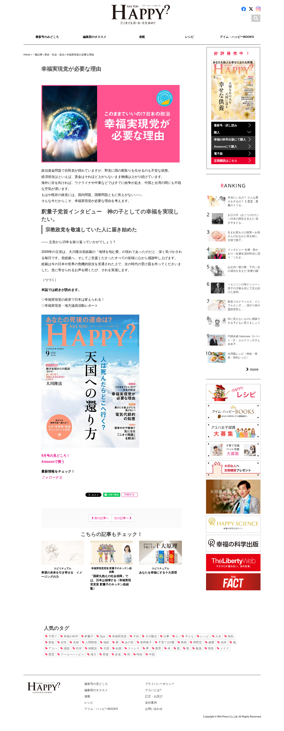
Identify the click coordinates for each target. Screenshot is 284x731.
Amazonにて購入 (225, 146)
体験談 (92, 648)
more (253, 369)
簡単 (210, 648)
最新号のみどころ (47, 36)
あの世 (129, 642)
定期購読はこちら (225, 160)
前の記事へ (101, 518)
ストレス (133, 648)
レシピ (189, 36)
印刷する (130, 494)
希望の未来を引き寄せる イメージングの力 (61, 574)
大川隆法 (150, 636)
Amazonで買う (52, 461)
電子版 (218, 153)
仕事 (166, 636)
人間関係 (90, 642)
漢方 (93, 654)
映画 (183, 642)
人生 (218, 636)
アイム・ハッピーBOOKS (237, 36)
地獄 (105, 642)
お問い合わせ (154, 708)
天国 (105, 648)
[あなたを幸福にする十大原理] (160, 552)
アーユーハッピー (72, 654)
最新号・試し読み (225, 125)
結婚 (118, 648)
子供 (135, 636)
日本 (78, 648)
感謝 (66, 648)
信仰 (223, 642)
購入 (217, 132)
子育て (52, 636)
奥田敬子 (145, 642)
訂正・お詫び (154, 696)
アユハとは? (153, 690)
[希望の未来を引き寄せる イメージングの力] (62, 552)
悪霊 (51, 654)
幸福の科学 (70, 636)
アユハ (52, 648)
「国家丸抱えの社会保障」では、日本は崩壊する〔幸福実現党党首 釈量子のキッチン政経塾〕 (110, 582)
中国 (151, 654)
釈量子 (88, 636)
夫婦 (75, 642)
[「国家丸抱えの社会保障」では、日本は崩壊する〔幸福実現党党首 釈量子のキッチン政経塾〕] (111, 552)
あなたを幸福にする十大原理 (158, 572)
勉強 (198, 648)
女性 (63, 642)
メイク (224, 648)
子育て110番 (165, 642)
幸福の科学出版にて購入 (230, 139)
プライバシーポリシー (159, 683)
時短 (139, 654)
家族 (51, 642)
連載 (142, 36)
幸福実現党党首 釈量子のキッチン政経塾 (111, 570)
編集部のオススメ (94, 36)
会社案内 (151, 702)
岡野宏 (197, 642)
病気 (230, 636)
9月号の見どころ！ (55, 455)
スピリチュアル (62, 568)
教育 (157, 648)
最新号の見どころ (96, 683)
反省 (117, 654)
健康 (210, 642)
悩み (102, 636)
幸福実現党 (119, 636)
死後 (105, 654)
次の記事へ (122, 518)
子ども (189, 636)
